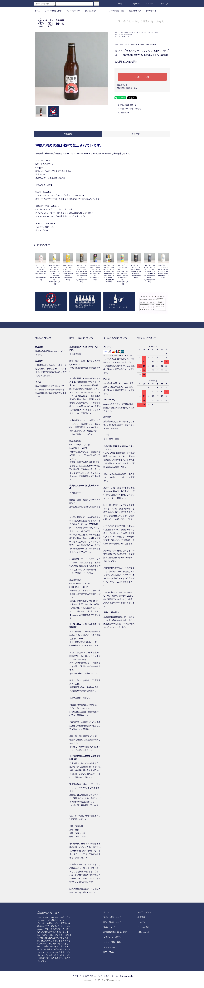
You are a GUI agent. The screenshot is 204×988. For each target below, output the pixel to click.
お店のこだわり (91, 11)
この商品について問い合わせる (129, 109)
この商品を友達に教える (127, 105)
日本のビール (125, 37)
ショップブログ (110, 947)
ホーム (37, 11)
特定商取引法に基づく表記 (127, 88)
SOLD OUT (142, 77)
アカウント (121, 4)
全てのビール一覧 (126, 34)
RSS (105, 952)
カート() (165, 4)
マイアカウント (144, 912)
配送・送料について (112, 922)
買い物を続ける (123, 113)
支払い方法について (112, 917)
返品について (122, 85)
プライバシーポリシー (113, 937)
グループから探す (73, 11)
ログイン (149, 4)
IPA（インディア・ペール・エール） (147, 32)
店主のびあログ (135, 11)
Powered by (88, 980)
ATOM (111, 952)
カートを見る (143, 927)
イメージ (136, 134)
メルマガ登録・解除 (116, 11)
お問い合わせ (151, 11)
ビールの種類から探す (53, 11)
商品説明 (68, 134)
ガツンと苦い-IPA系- (127, 32)
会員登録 (136, 4)
